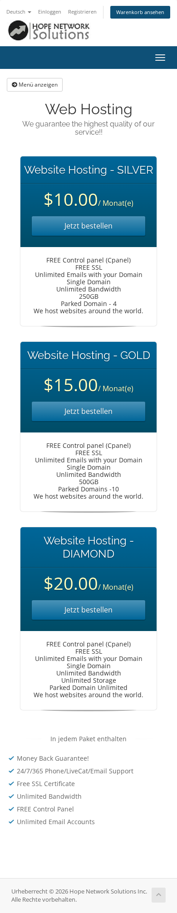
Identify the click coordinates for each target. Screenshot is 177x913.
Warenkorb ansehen (140, 12)
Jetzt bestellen (88, 226)
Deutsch (16, 11)
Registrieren (82, 11)
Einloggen (49, 11)
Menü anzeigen (37, 84)
